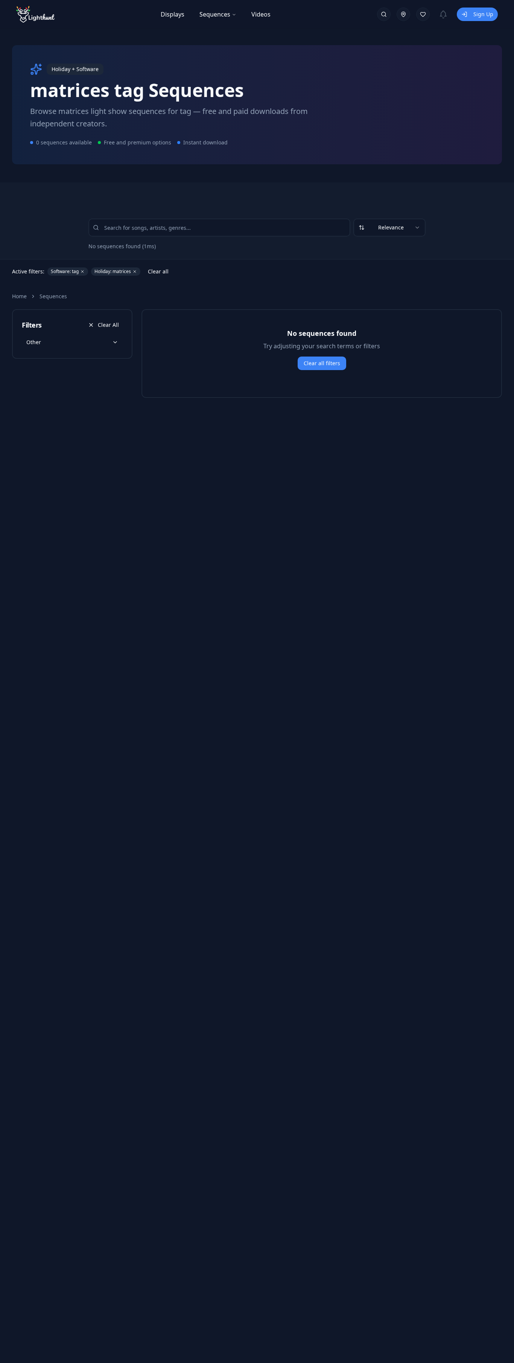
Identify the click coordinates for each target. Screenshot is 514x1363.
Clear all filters (322, 363)
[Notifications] (443, 14)
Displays (172, 14)
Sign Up (483, 14)
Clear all (158, 271)
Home (19, 296)
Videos (261, 14)
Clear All (108, 324)
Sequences (214, 14)
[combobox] (389, 228)
